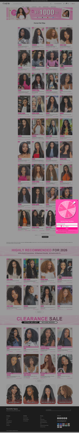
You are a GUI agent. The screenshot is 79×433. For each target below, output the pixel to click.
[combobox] (58, 226)
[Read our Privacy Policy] (77, 232)
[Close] (77, 200)
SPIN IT (67, 228)
